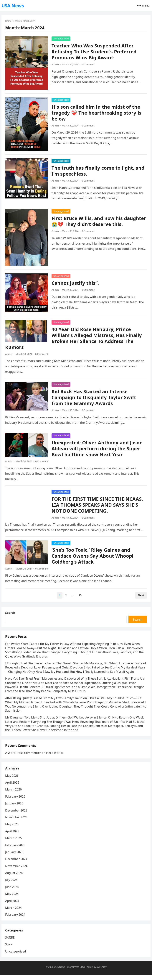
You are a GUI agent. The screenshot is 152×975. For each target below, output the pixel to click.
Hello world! (54, 753)
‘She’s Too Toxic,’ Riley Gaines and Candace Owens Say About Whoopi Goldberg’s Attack (92, 556)
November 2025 (16, 817)
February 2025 (15, 845)
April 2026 (12, 782)
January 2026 (14, 803)
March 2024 (13, 908)
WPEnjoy (102, 966)
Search (10, 613)
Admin (55, 64)
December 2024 (16, 859)
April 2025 (12, 831)
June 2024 (12, 887)
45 (80, 595)
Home (8, 21)
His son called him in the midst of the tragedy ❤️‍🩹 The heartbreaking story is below (96, 113)
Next (141, 595)
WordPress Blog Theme (80, 966)
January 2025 (14, 852)
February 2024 (15, 915)
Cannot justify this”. (75, 283)
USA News (12, 5)
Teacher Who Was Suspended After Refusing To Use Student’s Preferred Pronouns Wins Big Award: (94, 51)
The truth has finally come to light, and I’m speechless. (98, 171)
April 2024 (12, 901)
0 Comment (88, 64)
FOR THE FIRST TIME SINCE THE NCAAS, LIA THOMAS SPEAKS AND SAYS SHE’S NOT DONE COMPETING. (97, 505)
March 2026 (13, 789)
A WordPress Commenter (23, 753)
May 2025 (12, 824)
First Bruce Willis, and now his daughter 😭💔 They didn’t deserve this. (99, 221)
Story (9, 944)
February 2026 (15, 796)
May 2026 (12, 776)
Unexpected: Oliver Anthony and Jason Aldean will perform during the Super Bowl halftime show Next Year (97, 448)
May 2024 (12, 894)
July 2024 (11, 880)
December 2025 (16, 810)
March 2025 (13, 838)
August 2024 (14, 873)
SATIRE (10, 937)
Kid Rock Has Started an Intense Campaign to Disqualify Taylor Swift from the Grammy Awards (94, 397)
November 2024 (16, 866)
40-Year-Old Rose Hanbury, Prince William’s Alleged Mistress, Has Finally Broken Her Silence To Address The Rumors (73, 338)
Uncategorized (61, 38)
